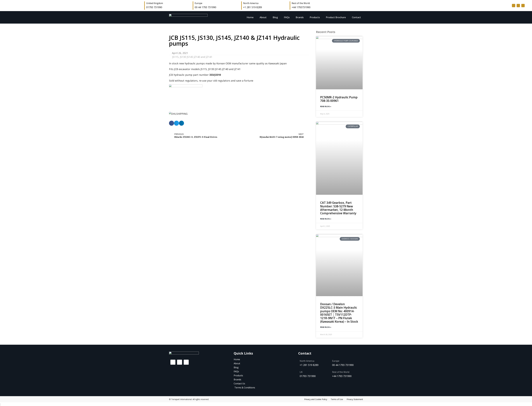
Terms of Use (337, 399)
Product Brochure (336, 17)
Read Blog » (325, 106)
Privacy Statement (355, 399)
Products (315, 17)
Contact (356, 17)
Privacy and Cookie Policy (315, 399)
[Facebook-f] (513, 5)
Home (250, 17)
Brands (300, 17)
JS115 (175, 57)
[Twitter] (518, 5)
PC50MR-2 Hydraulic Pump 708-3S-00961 (339, 99)
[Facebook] (172, 362)
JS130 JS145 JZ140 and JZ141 (196, 57)
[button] (171, 123)
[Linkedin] (523, 5)
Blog (275, 17)
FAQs (287, 17)
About (263, 17)
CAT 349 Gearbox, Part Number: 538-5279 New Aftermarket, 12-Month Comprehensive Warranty (338, 208)
